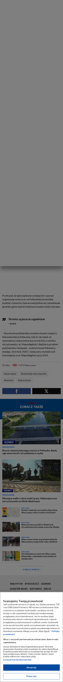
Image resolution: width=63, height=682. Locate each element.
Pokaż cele (31, 676)
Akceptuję (31, 667)
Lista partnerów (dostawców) (17, 659)
